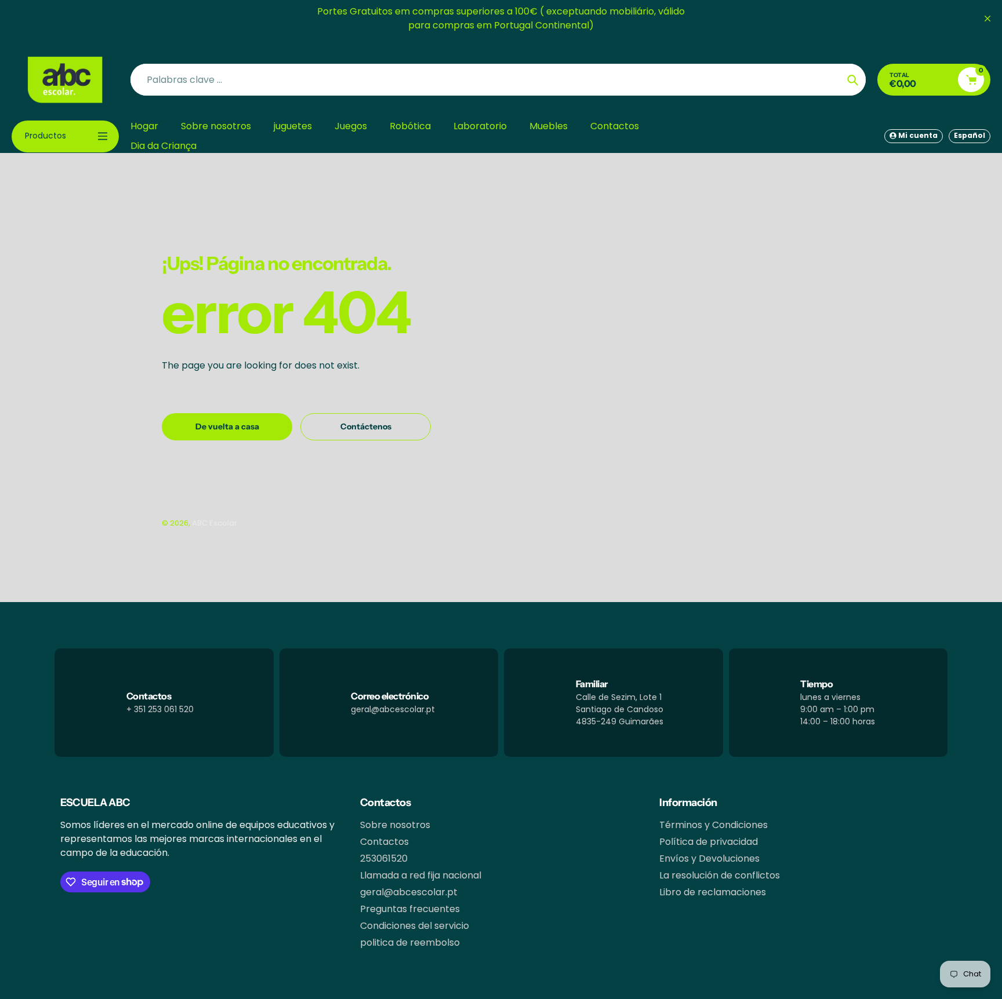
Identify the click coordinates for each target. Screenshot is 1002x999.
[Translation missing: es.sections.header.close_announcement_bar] (987, 18)
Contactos (384, 841)
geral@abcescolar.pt (409, 892)
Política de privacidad (708, 841)
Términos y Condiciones (713, 825)
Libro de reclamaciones (712, 892)
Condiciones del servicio (414, 925)
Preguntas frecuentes (410, 909)
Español (969, 135)
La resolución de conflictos (719, 875)
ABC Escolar (214, 522)
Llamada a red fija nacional (420, 875)
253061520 (384, 858)
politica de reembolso (410, 942)
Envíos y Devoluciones (709, 858)
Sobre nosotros (395, 825)
